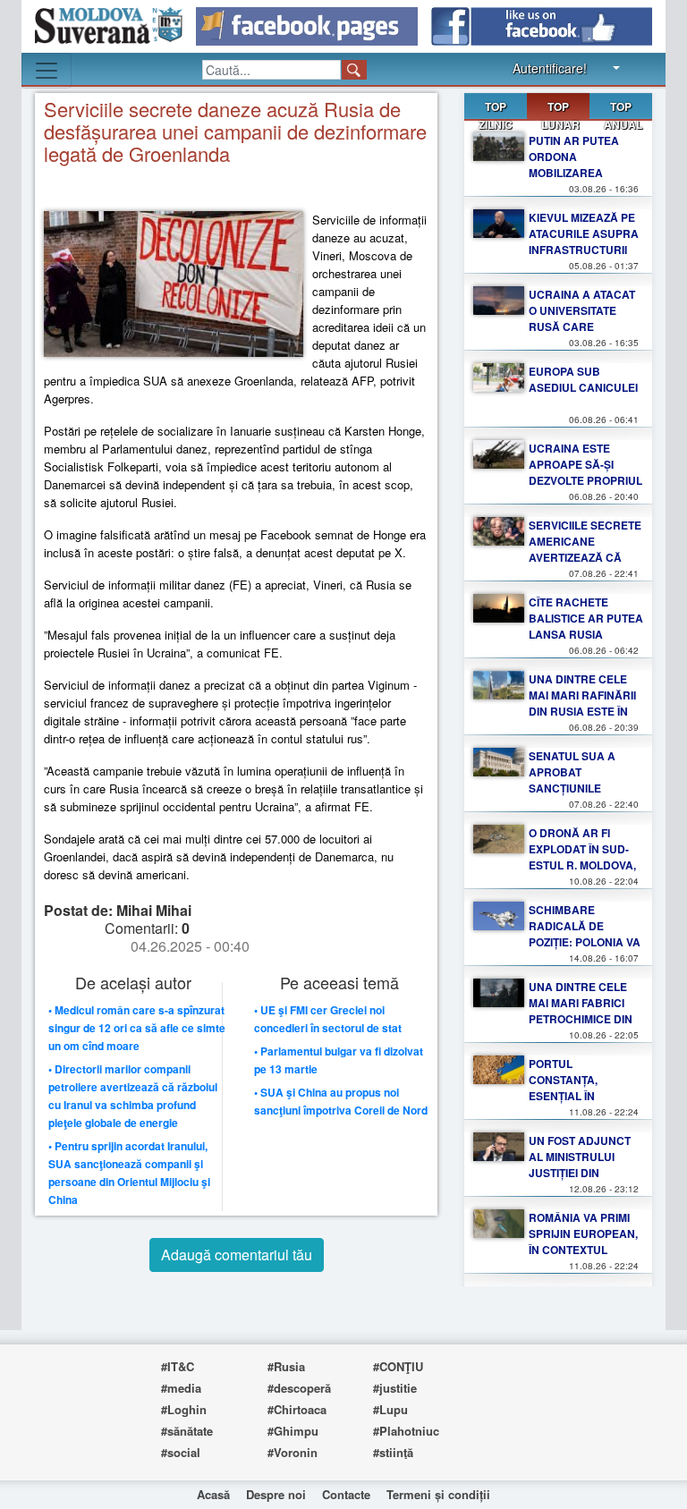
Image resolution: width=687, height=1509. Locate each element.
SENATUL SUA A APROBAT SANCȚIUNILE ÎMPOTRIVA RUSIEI (577, 780)
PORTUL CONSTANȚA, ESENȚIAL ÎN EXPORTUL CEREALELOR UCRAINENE (566, 1103)
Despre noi (276, 1494)
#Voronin (292, 1452)
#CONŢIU (398, 1366)
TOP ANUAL (623, 115)
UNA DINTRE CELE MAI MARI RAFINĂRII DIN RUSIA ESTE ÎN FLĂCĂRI (582, 703)
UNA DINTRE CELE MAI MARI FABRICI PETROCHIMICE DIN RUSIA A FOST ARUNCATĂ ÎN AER (580, 1019)
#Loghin (184, 1409)
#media (181, 1387)
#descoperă (299, 1387)
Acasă (213, 1494)
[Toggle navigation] (46, 71)
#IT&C (177, 1366)
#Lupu (390, 1409)
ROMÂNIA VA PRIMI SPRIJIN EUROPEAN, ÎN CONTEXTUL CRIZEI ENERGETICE (583, 1241)
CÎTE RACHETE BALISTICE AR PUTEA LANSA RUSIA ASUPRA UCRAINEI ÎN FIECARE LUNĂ (586, 634)
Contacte (346, 1494)
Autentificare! (550, 68)
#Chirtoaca (297, 1409)
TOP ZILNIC (496, 115)
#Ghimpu (292, 1430)
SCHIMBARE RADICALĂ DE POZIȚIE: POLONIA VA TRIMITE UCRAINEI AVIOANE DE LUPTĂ (584, 942)
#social (180, 1452)
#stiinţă (393, 1452)
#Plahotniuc (406, 1430)
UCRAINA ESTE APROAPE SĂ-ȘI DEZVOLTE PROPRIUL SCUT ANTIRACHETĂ (585, 472)
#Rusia (286, 1366)
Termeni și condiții (438, 1494)
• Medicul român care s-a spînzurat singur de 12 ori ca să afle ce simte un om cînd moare (136, 1028)
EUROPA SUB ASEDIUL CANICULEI (583, 379)
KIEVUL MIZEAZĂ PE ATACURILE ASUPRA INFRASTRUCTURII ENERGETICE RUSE (584, 241)
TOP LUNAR (560, 109)
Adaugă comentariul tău (236, 1254)
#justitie (395, 1387)
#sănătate (187, 1430)
